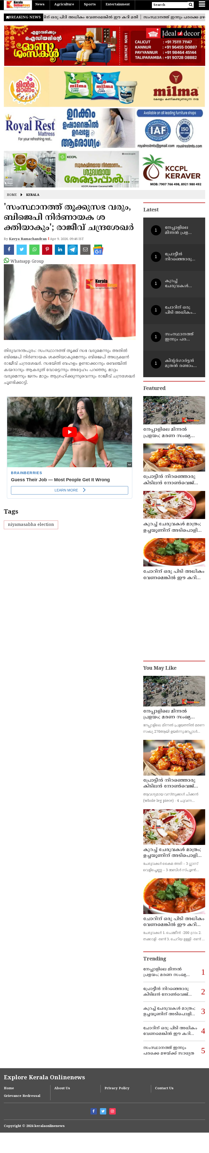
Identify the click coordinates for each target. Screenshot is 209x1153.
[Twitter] (103, 1111)
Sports (90, 5)
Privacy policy (116, 1088)
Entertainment (118, 5)
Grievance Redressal (22, 1096)
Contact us (164, 1088)
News (40, 5)
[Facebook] (93, 1111)
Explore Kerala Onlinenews (44, 1078)
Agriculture (64, 5)
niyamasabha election (31, 524)
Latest (151, 210)
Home (12, 195)
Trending (154, 959)
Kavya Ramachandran (28, 239)
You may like (159, 668)
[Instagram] (112, 1111)
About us (62, 1088)
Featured (154, 389)
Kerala (32, 195)
